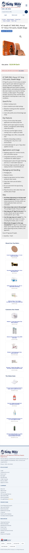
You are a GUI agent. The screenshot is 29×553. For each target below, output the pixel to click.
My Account (14, 15)
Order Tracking (4, 479)
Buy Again (3, 475)
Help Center (3, 490)
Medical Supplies (5, 523)
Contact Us (3, 492)
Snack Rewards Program (6, 505)
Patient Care (3, 527)
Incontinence (4, 528)
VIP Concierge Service (6, 494)
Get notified (21, 70)
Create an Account (5, 472)
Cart (24, 15)
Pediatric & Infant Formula (7, 530)
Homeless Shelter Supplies (7, 515)
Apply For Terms (4, 482)
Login (2, 470)
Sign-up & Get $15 (5, 507)
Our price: (5, 64)
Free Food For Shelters (6, 514)
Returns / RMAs (4, 480)
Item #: (3, 31)
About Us (3, 488)
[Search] (26, 11)
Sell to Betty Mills (4, 495)
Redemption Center (5, 510)
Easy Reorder (4, 477)
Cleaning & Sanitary (5, 522)
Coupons (3, 512)
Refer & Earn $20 (5, 508)
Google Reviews (7, 499)
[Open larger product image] (13, 47)
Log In (5, 15)
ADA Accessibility (5, 497)
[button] (2, 47)
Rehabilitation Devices (6, 525)
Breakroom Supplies (5, 534)
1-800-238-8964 (8, 464)
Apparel (2, 532)
